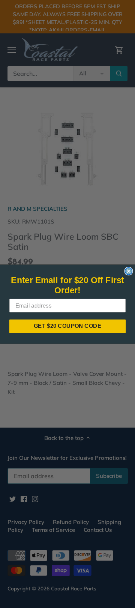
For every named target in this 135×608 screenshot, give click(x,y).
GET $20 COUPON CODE (67, 326)
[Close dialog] (128, 271)
